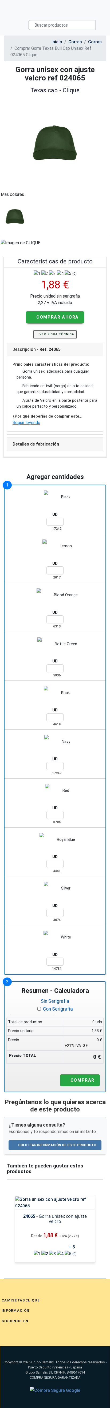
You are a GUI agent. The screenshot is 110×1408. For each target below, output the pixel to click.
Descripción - (37, 349)
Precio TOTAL (22, 1055)
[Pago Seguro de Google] (55, 1390)
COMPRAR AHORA (57, 317)
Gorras (75, 41)
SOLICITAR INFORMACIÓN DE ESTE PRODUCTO (57, 1145)
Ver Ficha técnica (56, 334)
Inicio (57, 41)
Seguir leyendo (26, 422)
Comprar (82, 1080)
